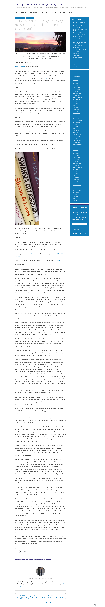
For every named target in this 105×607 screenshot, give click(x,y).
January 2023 (76, 159)
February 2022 (77, 181)
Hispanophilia (76, 38)
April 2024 (76, 130)
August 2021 (76, 193)
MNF (74, 40)
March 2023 (76, 156)
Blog (17, 12)
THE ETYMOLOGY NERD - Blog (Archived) (80, 42)
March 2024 (76, 132)
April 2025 (76, 107)
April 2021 (76, 200)
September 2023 (77, 144)
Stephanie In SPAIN (78, 32)
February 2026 (77, 88)
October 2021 (76, 189)
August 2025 (76, 99)
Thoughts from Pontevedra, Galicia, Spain (39, 4)
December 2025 (77, 91)
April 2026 (76, 84)
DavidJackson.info (77, 45)
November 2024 (77, 117)
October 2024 (76, 119)
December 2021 (77, 185)
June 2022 (75, 173)
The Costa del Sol (35, 12)
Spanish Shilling (77, 66)
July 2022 (75, 171)
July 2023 (75, 148)
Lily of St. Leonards (78, 51)
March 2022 (76, 179)
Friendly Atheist (77, 59)
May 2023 (75, 152)
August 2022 (76, 169)
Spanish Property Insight (79, 49)
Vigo (49, 559)
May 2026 (75, 82)
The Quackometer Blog (79, 36)
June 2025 (75, 103)
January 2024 (76, 136)
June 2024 (75, 126)
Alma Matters (76, 61)
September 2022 (77, 167)
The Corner (76, 47)
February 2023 (77, 158)
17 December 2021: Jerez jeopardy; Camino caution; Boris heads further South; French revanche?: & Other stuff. (26, 596)
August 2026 (76, 76)
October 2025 (76, 95)
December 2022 (77, 161)
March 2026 (76, 86)
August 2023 (76, 146)
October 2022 (76, 165)
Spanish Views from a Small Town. (80, 29)
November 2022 (77, 163)
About (64, 12)
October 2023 (76, 142)
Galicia (28, 559)
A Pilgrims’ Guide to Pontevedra (51, 12)
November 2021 (77, 187)
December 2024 (77, 115)
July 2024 (75, 124)
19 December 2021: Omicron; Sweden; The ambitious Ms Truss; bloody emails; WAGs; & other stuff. (54, 596)
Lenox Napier (76, 55)
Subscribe (77, 230)
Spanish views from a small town (80, 63)
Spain (43, 559)
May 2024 (75, 128)
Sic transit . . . (24, 12)
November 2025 (77, 93)
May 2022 (75, 175)
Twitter (33, 254)
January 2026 (76, 89)
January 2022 (76, 183)
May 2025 (75, 105)
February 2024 (77, 134)
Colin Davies (29, 18)
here (58, 260)
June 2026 (75, 80)
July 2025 (75, 101)
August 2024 (76, 123)
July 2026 (75, 78)
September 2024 (77, 121)
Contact (71, 12)
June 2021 (75, 196)
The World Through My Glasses (79, 23)
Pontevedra (36, 559)
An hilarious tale (20, 67)
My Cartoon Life (77, 53)
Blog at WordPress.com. (52, 603)
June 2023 (75, 150)
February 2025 (77, 111)
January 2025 (76, 113)
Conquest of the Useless (79, 34)
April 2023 (76, 154)
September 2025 (77, 97)
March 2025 (76, 109)
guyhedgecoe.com (77, 57)
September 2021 (77, 191)
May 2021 (75, 198)
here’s (46, 78)
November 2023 (77, 140)
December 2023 (77, 138)
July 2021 (75, 194)
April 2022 (76, 177)
